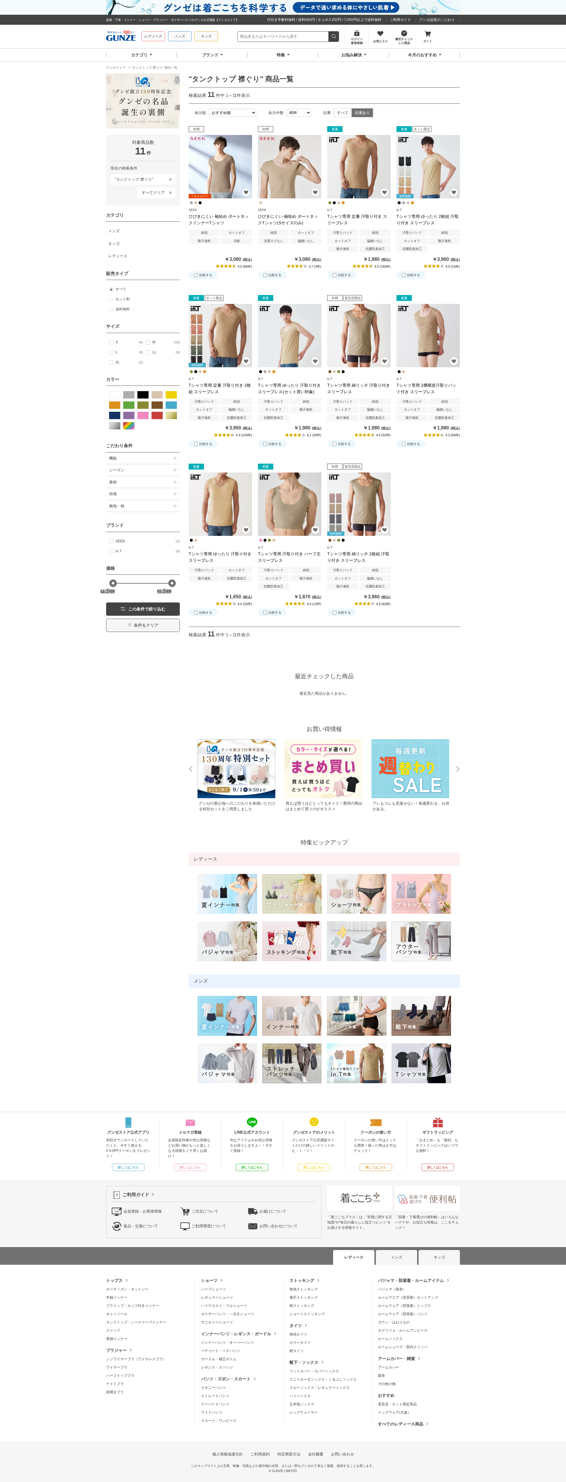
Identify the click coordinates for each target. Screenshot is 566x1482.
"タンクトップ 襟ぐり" (132, 178)
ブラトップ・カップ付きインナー (132, 1306)
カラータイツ (300, 1343)
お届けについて (272, 1211)
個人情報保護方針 (227, 1454)
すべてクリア (153, 192)
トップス (114, 1280)
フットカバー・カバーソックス (314, 1371)
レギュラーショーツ (217, 1297)
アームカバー (388, 1367)
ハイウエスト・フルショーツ (224, 1306)
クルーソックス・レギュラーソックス (319, 1388)
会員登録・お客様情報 (143, 1211)
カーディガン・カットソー (127, 1289)
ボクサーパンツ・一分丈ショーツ (227, 1314)
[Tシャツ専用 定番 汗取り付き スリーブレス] (359, 166)
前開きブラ (115, 1392)
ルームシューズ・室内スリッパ (402, 1347)
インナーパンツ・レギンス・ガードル (236, 1333)
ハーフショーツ (213, 1289)
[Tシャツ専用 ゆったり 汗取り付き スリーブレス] (220, 504)
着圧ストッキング (303, 1297)
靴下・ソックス (303, 1362)
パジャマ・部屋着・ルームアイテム (411, 1280)
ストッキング (301, 1280)
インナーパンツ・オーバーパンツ (227, 1343)
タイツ (295, 1325)
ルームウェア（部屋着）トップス (404, 1306)
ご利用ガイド (400, 20)
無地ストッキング (303, 1289)
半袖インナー (116, 1297)
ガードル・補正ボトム (218, 1359)
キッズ (206, 36)
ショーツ (209, 1280)
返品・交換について (141, 1226)
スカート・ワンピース (218, 1421)
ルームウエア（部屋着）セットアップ (408, 1297)
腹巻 (381, 1376)
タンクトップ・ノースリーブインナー (136, 1322)
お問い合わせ (342, 1454)
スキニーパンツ (213, 1388)
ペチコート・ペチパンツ (220, 1351)
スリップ (113, 1330)
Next (458, 769)
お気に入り (246, 192)
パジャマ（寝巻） (392, 1289)
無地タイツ (298, 1334)
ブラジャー (116, 1350)
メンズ (180, 36)
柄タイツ (296, 1351)
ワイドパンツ (211, 1412)
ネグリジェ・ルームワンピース (402, 1330)
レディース (153, 36)
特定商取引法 (288, 1454)
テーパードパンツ (215, 1404)
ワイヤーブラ (116, 1367)
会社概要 (315, 1454)
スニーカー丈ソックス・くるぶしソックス (323, 1379)
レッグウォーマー (303, 1412)
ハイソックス (300, 1396)
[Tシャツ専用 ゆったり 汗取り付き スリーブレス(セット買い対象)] (289, 335)
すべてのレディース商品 (400, 1424)
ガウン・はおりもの (394, 1322)
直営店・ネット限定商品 (397, 1404)
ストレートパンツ (215, 1396)
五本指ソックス (301, 1404)
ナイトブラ (115, 1384)
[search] (334, 36)
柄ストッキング (301, 1306)
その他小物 (387, 1384)
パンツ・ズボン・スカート (226, 1378)
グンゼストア (121, 36)
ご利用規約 (260, 1454)
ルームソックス (390, 1339)
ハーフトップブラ (120, 1376)
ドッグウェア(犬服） (394, 1412)
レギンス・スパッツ (217, 1367)
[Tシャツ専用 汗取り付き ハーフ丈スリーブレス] (289, 504)
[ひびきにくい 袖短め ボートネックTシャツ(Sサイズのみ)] (289, 166)
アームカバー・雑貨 (396, 1358)
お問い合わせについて (278, 1226)
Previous (190, 769)
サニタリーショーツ (217, 1322)
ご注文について (205, 1211)
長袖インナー (116, 1339)
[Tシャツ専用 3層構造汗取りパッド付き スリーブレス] (428, 335)
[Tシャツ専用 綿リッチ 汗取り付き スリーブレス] (359, 335)
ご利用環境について (209, 1226)
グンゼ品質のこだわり (437, 20)
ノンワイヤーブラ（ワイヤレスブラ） (136, 1359)
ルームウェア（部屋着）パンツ (402, 1314)
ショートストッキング (307, 1314)
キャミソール (116, 1314)
